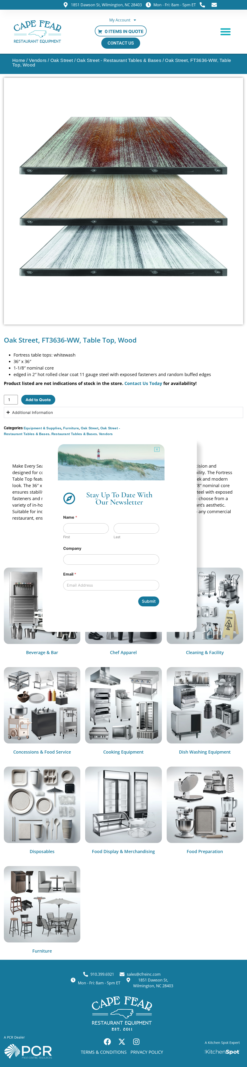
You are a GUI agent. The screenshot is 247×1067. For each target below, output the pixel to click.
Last (117, 537)
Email (69, 574)
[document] (123, 533)
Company (72, 548)
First (66, 537)
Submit (149, 601)
